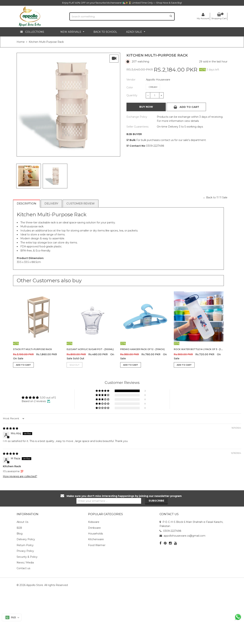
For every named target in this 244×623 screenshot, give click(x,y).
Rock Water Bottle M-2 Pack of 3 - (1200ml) (202, 349)
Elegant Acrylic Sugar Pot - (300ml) (90, 349)
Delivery (51, 203)
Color (129, 87)
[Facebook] (160, 543)
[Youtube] (175, 543)
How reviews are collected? (20, 476)
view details (191, 121)
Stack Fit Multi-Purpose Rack (32, 349)
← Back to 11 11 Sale (215, 197)
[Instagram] (170, 543)
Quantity (131, 95)
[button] (103, 391)
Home (21, 41)
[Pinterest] (165, 543)
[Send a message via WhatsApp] (238, 617)
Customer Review (80, 203)
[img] (10, 428)
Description (26, 203)
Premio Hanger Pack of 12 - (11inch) (142, 349)
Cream (153, 86)
